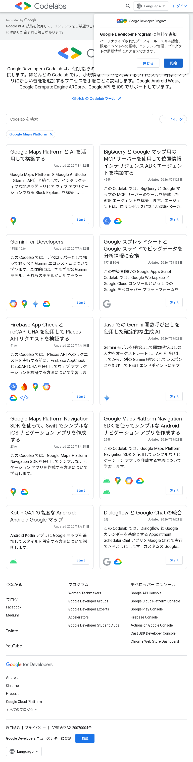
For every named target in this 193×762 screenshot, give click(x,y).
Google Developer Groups (88, 601)
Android (12, 678)
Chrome (12, 686)
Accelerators (78, 617)
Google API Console (146, 593)
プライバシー (35, 728)
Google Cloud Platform (24, 702)
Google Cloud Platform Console (155, 601)
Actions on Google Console (152, 625)
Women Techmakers (84, 593)
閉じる (148, 63)
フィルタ (172, 119)
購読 (84, 738)
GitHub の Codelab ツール (97, 98)
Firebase (13, 694)
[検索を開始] (128, 6)
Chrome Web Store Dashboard (155, 641)
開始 (173, 63)
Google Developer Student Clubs (93, 625)
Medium (12, 615)
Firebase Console (144, 617)
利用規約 (13, 728)
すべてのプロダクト (21, 710)
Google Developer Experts (88, 609)
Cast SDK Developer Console (153, 633)
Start (80, 219)
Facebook (13, 607)
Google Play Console (147, 609)
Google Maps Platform (28, 134)
